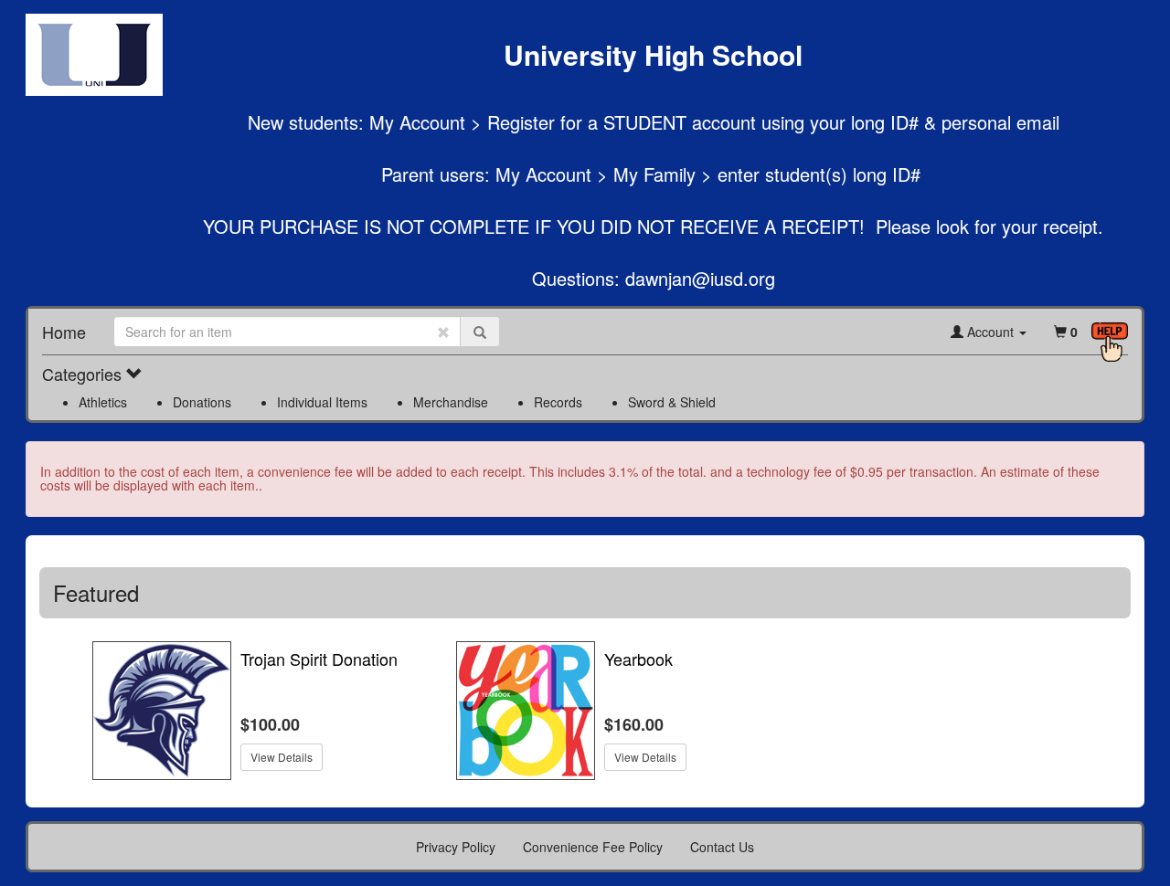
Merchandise (450, 402)
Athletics (103, 402)
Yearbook (638, 659)
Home (64, 331)
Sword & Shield (672, 402)
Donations (202, 402)
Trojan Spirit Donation (319, 659)
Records (558, 402)
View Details (281, 757)
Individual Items (322, 402)
